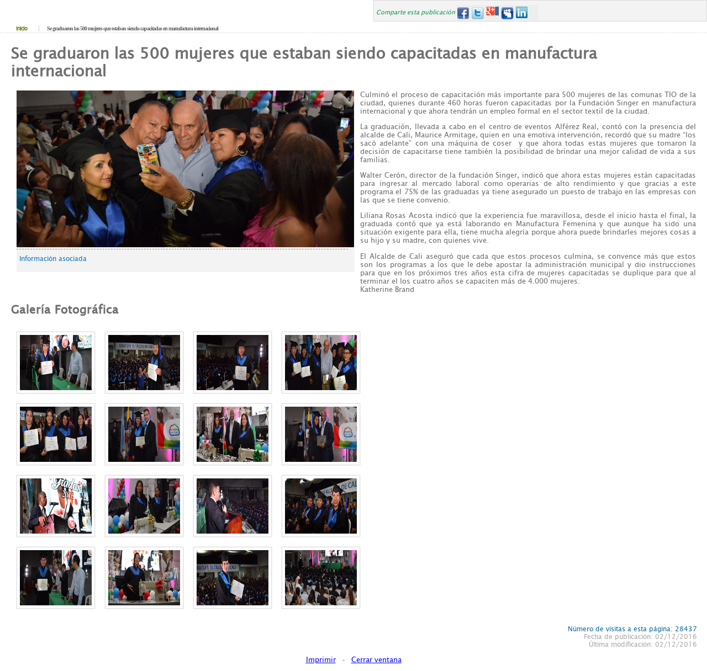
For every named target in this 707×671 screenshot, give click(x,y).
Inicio (21, 28)
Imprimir (321, 660)
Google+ (492, 13)
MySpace (507, 13)
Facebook (462, 13)
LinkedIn (522, 13)
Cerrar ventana (376, 660)
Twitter (477, 13)
